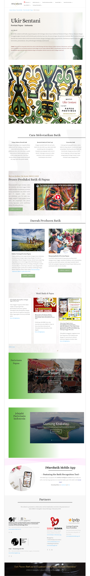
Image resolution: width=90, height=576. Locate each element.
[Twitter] (11, 533)
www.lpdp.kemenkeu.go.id (73, 536)
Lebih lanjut (16, 209)
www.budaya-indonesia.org (54, 534)
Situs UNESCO (27, 5)
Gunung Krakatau (56, 424)
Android (63, 485)
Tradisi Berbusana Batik (47, 2)
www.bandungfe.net (52, 545)
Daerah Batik (57, 2)
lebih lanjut (65, 270)
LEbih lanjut (28, 275)
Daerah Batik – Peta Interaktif (23, 10)
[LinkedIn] (51, 550)
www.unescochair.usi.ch (15, 529)
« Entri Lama (12, 347)
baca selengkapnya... (15, 318)
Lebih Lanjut (55, 382)
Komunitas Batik (70, 142)
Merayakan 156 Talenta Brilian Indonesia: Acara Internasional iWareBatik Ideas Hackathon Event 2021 (45, 316)
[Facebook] (9, 533)
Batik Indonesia (36, 2)
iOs (69, 485)
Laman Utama (12, 10)
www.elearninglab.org (14, 553)
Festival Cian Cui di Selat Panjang (54, 371)
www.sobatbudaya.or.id (53, 541)
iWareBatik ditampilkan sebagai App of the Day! (19, 300)
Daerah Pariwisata (67, 2)
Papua (31, 10)
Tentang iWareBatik (37, 5)
